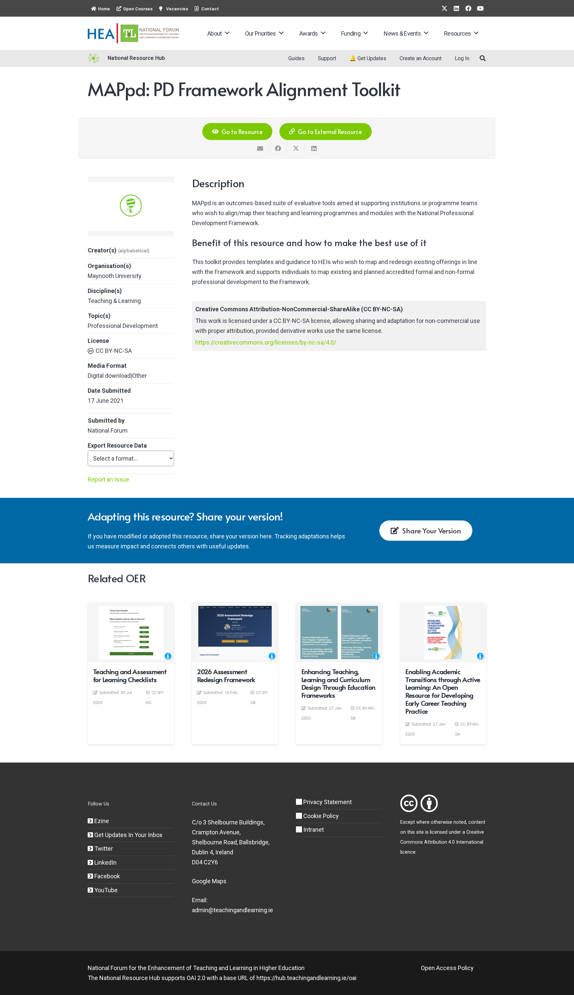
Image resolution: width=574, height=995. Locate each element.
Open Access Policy (447, 967)
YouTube (105, 890)
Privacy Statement (327, 801)
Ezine (101, 820)
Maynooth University (115, 275)
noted (459, 822)
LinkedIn (105, 862)
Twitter (103, 848)
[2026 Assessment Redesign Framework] (235, 632)
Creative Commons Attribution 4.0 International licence (442, 842)
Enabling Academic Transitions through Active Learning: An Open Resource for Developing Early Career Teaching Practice (442, 691)
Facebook (106, 876)
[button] (227, 33)
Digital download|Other (117, 375)
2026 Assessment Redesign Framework (226, 675)
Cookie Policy (320, 815)
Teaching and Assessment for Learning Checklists (130, 675)
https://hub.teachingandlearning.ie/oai (306, 977)
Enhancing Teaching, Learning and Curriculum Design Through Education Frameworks (338, 683)
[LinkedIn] (456, 8)
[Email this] (260, 148)
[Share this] (278, 148)
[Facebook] (468, 8)
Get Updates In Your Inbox (127, 834)
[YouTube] (480, 8)
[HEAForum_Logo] (134, 33)
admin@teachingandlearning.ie (232, 910)
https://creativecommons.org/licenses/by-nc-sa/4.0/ (265, 342)
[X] (444, 8)
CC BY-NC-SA (114, 350)
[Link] (409, 803)
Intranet (313, 829)
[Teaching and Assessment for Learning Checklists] (130, 632)
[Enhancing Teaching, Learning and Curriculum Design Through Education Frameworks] (339, 632)
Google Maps (209, 881)
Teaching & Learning (114, 300)
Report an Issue (108, 479)
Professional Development (123, 325)
